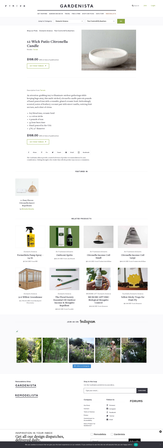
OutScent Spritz (64, 255)
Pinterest (112, 405)
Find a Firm (76, 13)
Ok (136, 444)
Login (153, 5)
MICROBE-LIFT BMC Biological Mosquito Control (98, 300)
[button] (135, 6)
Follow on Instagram (83, 366)
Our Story (100, 13)
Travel (67, 13)
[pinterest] (9, 6)
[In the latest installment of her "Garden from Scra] (81, 350)
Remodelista (111, 13)
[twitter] (20, 6)
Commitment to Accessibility (89, 419)
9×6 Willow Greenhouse (30, 297)
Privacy (86, 415)
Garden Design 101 (56, 13)
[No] (160, 445)
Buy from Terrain (37, 66)
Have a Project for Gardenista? (89, 424)
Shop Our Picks (88, 13)
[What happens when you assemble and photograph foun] (55, 350)
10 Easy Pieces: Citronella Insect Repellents (26, 203)
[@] (22, 333)
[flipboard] (6, 6)
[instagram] (13, 6)
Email (111, 419)
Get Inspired (42, 13)
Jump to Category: (45, 21)
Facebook (112, 412)
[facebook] (17, 6)
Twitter (111, 416)
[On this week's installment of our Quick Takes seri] (107, 350)
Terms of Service (89, 412)
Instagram (112, 409)
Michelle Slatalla (28, 209)
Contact (86, 408)
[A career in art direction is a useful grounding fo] (133, 350)
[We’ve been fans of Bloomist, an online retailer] (29, 350)
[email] (24, 6)
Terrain (35, 49)
